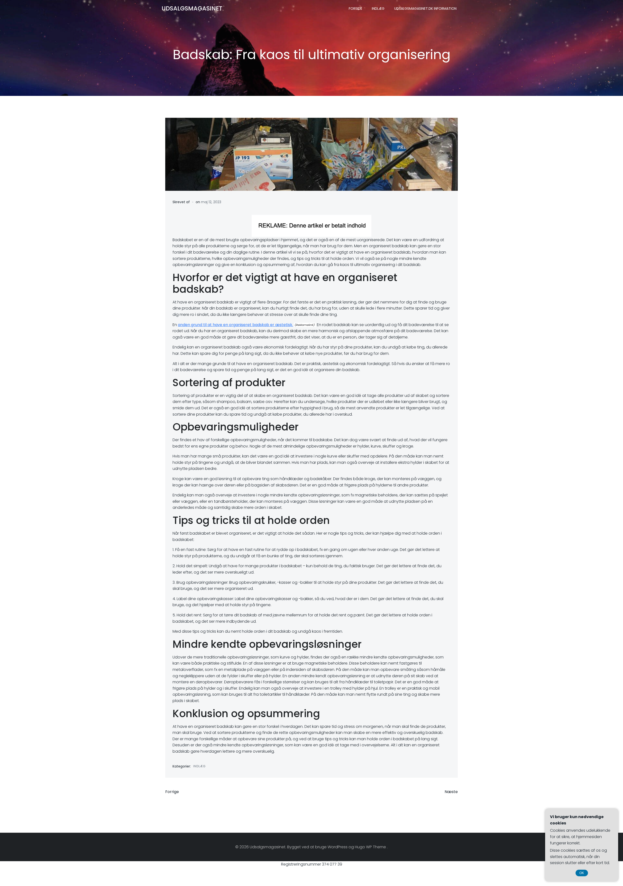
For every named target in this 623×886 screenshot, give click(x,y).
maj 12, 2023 (211, 202)
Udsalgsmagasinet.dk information (425, 8)
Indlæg (378, 8)
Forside (355, 8)
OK (581, 873)
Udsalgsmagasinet (192, 8)
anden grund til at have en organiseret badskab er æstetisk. (235, 325)
